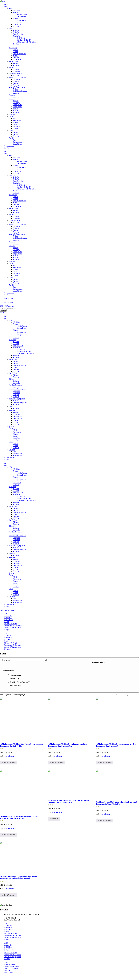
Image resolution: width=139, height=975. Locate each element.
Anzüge (15, 101)
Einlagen (16, 69)
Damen (15, 50)
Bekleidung (13, 48)
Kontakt (7, 148)
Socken (15, 111)
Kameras (12, 95)
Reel (14, 140)
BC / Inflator (21, 38)
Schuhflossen (21, 16)
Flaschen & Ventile (15, 73)
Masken (15, 18)
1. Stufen (16, 30)
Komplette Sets (18, 34)
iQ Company (15, 675)
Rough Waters (16, 685)
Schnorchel (17, 24)
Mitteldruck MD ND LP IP (26, 42)
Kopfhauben (17, 107)
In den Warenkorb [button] (9, 762)
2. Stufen (16, 32)
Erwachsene (21, 20)
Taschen (16, 44)
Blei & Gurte (13, 61)
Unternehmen (9, 146)
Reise (15, 124)
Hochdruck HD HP (24, 40)
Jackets (15, 89)
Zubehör (16, 26)
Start (5, 5)
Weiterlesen (54, 819)
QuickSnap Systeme (20, 91)
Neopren (12, 99)
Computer (16, 79)
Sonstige (12, 114)
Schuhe (15, 109)
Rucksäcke (17, 126)
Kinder (19, 22)
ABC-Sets (16, 10)
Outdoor (16, 58)
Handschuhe (17, 105)
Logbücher (17, 71)
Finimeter (16, 81)
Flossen (15, 12)
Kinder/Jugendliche (19, 54)
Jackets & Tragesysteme (17, 87)
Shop (6, 7)
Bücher (11, 67)
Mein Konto (8, 298)
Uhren (11, 130)
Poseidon (14, 679)
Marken (15, 56)
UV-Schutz (17, 60)
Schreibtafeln (17, 144)
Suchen (3, 310)
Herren (15, 52)
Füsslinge (16, 103)
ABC (10, 8)
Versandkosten (9, 756)
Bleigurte (16, 63)
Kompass (16, 83)
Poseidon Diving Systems (20, 682)
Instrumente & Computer (17, 77)
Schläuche (16, 36)
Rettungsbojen (18, 142)
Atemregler (12, 28)
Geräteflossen (22, 14)
